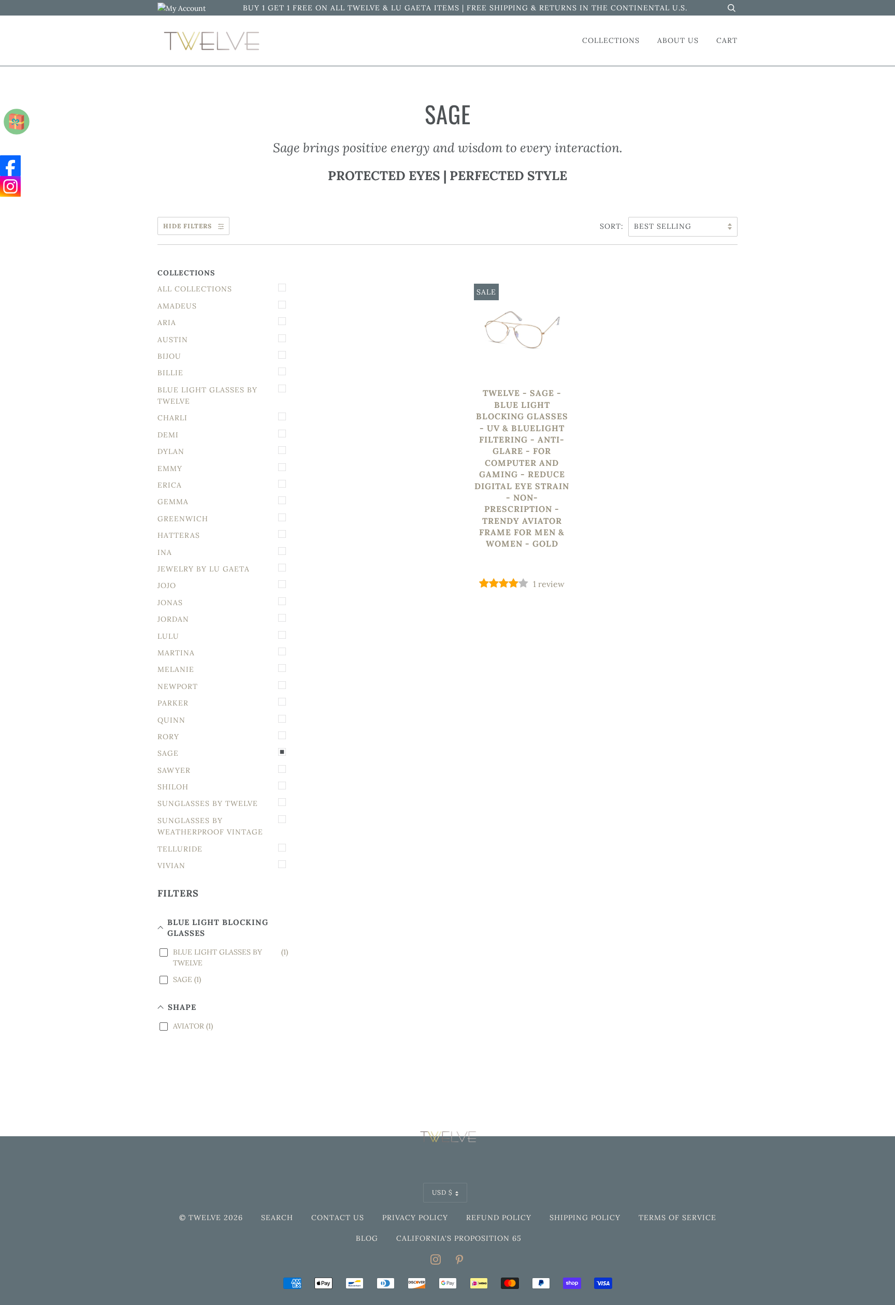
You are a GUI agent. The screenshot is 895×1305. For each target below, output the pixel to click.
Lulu (168, 636)
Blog (367, 1238)
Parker (173, 703)
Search (277, 1217)
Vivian (171, 865)
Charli (172, 417)
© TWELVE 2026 (211, 1217)
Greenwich (182, 518)
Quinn (171, 720)
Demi (168, 434)
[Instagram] (10, 186)
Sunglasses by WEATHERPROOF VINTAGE (210, 826)
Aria (166, 322)
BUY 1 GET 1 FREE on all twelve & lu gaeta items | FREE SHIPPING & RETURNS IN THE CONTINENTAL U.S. (465, 7)
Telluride (180, 849)
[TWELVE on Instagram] (435, 1261)
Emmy (169, 468)
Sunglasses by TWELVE (207, 803)
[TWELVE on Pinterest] (459, 1261)
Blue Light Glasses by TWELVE (207, 395)
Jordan (173, 619)
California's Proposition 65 (459, 1238)
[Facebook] (10, 165)
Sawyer (174, 770)
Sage (168, 753)
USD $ (442, 1192)
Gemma (173, 501)
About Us (678, 40)
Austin (172, 339)
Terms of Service (677, 1217)
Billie (170, 372)
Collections (611, 40)
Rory (168, 736)
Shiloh (173, 786)
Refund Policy (498, 1217)
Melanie (175, 669)
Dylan (170, 451)
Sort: (613, 226)
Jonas (170, 602)
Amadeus (177, 306)
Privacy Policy (415, 1217)
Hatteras (178, 535)
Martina (176, 652)
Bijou (169, 356)
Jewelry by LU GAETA (203, 569)
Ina (164, 552)
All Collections (194, 289)
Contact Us (337, 1217)
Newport (177, 686)
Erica (169, 485)
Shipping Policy (585, 1217)
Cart (727, 40)
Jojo (166, 585)
